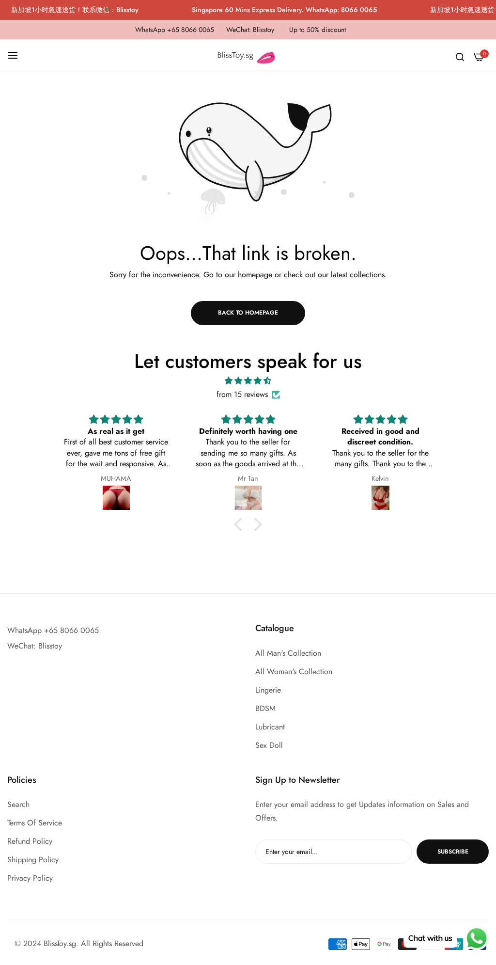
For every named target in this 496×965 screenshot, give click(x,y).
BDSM (265, 708)
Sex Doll (269, 745)
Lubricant (270, 726)
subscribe (452, 851)
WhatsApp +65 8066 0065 (53, 630)
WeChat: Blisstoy (34, 645)
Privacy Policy (30, 878)
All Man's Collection (288, 653)
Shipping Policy (33, 859)
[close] (484, 10)
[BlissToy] (248, 56)
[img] (247, 381)
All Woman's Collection (293, 671)
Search (18, 804)
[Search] (460, 56)
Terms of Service (34, 822)
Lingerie (268, 690)
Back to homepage (248, 312)
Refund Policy (29, 841)
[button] (241, 524)
